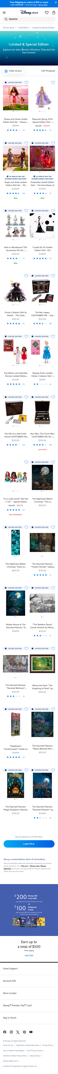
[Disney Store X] (18, 1031)
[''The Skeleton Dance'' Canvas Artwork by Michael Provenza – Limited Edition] (42, 604)
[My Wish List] (46, 12)
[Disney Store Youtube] (31, 1031)
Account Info (9, 981)
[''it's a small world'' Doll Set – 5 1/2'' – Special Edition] (15, 478)
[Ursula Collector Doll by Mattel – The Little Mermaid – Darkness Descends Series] (15, 292)
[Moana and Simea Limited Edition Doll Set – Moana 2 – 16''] (15, 99)
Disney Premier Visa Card (17, 1005)
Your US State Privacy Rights (13, 1051)
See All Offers (43, 5)
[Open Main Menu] (4, 12)
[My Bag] (54, 12)
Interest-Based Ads (10, 1061)
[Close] (55, 2)
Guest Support (10, 968)
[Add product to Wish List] (26, 82)
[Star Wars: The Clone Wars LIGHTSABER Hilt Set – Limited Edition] (42, 413)
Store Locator (10, 993)
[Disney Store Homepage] (29, 12)
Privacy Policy (47, 1045)
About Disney (35, 1056)
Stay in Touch (9, 1017)
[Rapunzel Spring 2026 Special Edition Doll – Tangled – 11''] (42, 99)
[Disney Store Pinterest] (24, 1031)
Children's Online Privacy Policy (15, 1056)
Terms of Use (8, 1045)
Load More (29, 844)
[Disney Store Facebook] (4, 1031)
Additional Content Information (27, 1045)
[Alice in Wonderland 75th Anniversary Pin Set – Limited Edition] (15, 227)
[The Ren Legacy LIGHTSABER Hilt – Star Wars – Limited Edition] (42, 292)
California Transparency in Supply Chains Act (20, 1066)
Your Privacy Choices (34, 1051)
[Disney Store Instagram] (11, 1031)
